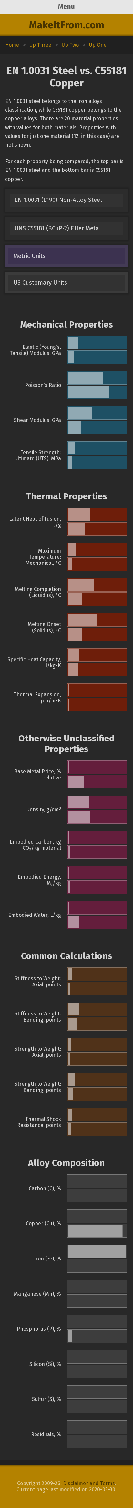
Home (12, 45)
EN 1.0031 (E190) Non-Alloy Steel (58, 199)
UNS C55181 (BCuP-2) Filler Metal (58, 228)
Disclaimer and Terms (89, 1483)
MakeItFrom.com (66, 25)
